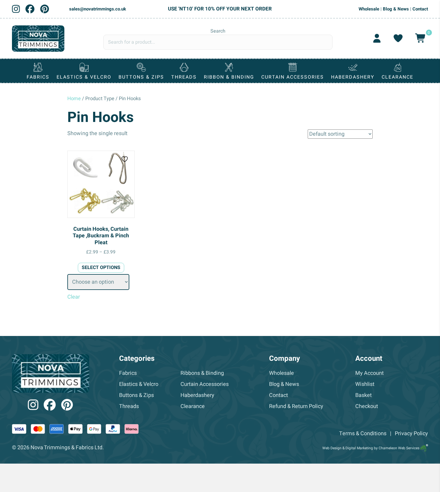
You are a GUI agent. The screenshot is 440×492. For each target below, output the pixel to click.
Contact (420, 9)
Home (74, 98)
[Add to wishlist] (125, 159)
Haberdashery (352, 77)
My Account (369, 373)
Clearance (397, 77)
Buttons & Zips (141, 77)
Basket (363, 395)
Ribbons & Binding (202, 373)
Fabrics (38, 77)
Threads (184, 77)
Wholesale (369, 9)
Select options (101, 267)
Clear (73, 297)
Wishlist (364, 384)
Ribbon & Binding (229, 77)
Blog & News (396, 9)
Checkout (366, 406)
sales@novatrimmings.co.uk (97, 9)
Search (217, 31)
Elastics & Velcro (84, 77)
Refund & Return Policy (296, 406)
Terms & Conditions (362, 434)
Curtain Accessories (292, 77)
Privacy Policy (411, 434)
